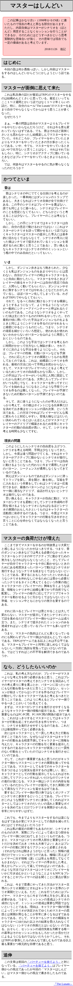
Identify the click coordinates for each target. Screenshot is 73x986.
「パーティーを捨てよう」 (44, 961)
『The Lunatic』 (63, 983)
